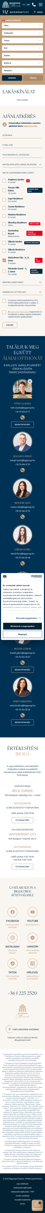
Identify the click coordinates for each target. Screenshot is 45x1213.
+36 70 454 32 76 (22, 511)
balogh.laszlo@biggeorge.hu (22, 460)
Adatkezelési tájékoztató (22, 1188)
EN (28, 5)
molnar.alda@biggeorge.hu (22, 507)
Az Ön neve (7, 135)
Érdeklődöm (37, 1205)
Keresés (12, 78)
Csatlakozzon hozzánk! (25, 1029)
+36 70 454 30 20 (22, 709)
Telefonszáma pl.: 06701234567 (16, 155)
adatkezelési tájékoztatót (19, 312)
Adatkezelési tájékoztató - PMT (22, 1192)
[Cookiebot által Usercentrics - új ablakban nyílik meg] (31, 576)
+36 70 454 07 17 (22, 411)
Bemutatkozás (22, 424)
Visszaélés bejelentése (22, 1200)
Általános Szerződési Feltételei (24, 1168)
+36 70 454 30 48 (22, 557)
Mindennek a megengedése (22, 626)
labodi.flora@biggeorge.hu (22, 553)
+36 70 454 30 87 (22, 657)
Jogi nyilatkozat (22, 1184)
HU (24, 5)
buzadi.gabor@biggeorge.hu (22, 653)
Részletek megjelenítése (26, 618)
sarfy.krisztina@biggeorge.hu (22, 705)
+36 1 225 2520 (22, 993)
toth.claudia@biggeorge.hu (22, 407)
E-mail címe (7, 145)
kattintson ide (30, 126)
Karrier (22, 1204)
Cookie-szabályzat (22, 1196)
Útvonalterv (23, 820)
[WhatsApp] (22, 417)
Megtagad (22, 634)
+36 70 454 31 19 (22, 464)
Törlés (33, 78)
